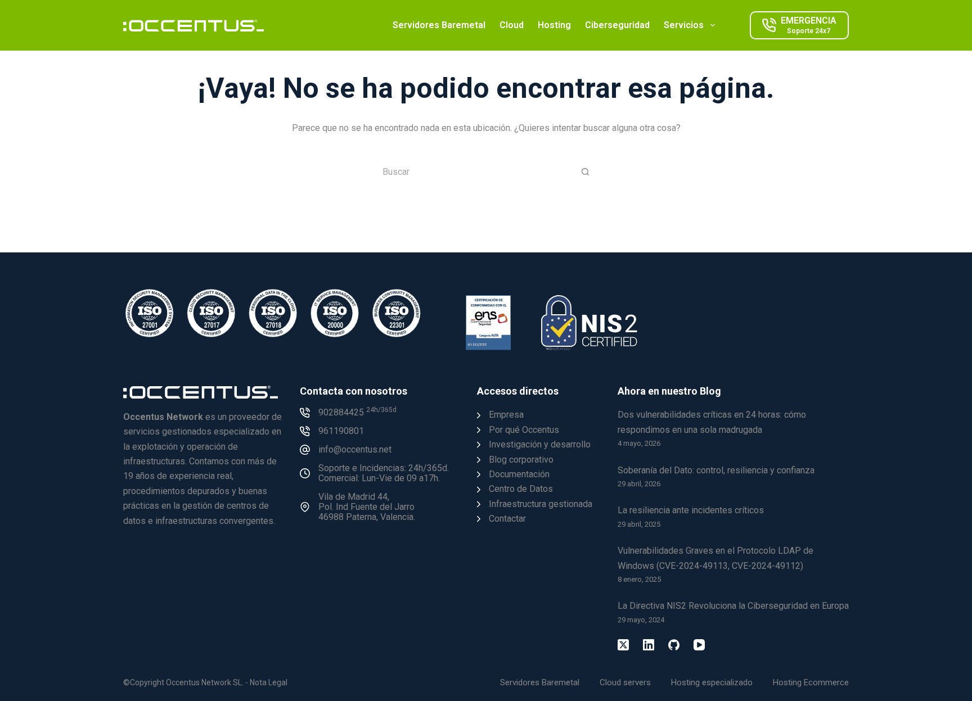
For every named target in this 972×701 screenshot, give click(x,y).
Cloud (512, 25)
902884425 (357, 412)
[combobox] (473, 171)
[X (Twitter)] (623, 644)
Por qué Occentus (524, 429)
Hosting (554, 25)
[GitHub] (674, 644)
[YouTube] (699, 644)
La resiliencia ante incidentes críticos (691, 510)
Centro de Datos (521, 488)
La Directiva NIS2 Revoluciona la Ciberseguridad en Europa (733, 605)
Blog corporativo (521, 459)
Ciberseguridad (617, 25)
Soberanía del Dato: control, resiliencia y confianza (716, 470)
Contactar (507, 518)
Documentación (519, 474)
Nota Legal (268, 682)
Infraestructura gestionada (540, 504)
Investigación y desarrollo (540, 444)
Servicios (684, 25)
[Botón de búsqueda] (585, 171)
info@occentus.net (355, 449)
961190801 (341, 431)
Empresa (506, 414)
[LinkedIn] (648, 644)
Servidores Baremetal (439, 25)
